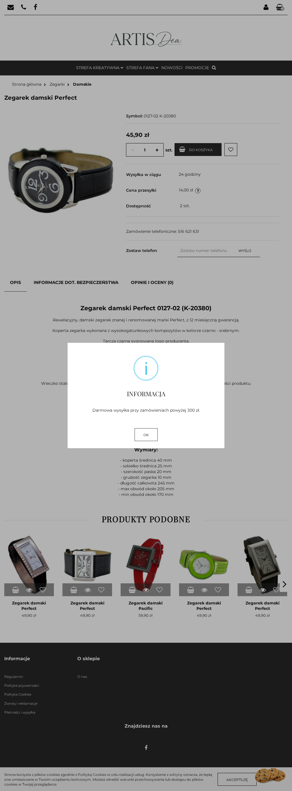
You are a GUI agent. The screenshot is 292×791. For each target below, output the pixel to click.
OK (146, 435)
